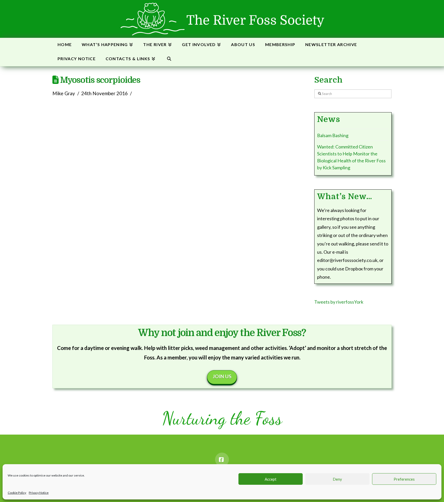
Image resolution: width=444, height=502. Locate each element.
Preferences (404, 479)
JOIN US (222, 376)
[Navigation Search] (168, 59)
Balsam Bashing (332, 135)
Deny (337, 479)
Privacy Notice (39, 493)
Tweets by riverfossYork (338, 302)
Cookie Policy (17, 493)
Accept (270, 479)
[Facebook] (222, 459)
